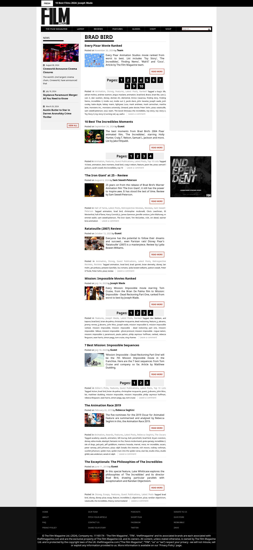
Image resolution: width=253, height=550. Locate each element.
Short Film (136, 517)
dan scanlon (96, 98)
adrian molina (91, 94)
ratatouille (161, 107)
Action (94, 391)
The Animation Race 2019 (103, 405)
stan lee (144, 451)
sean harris (98, 337)
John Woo (111, 324)
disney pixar (101, 497)
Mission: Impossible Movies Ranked (110, 278)
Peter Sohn (145, 107)
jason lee (148, 164)
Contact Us (93, 522)
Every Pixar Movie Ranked (103, 46)
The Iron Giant (123, 217)
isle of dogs (90, 444)
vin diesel (154, 217)
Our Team (93, 512)
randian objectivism (156, 497)
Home (45, 512)
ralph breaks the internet (127, 447)
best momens (108, 164)
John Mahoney (157, 214)
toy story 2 (160, 110)
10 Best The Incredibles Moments (109, 122)
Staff (153, 28)
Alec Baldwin (155, 318)
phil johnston (103, 447)
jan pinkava (95, 267)
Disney (110, 91)
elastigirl (105, 441)
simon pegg (109, 337)
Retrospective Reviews (132, 208)
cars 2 (163, 94)
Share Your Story (97, 527)
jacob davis (131, 101)
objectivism (137, 497)
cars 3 (87, 98)
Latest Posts (131, 91)
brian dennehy (148, 264)
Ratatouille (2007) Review (103, 229)
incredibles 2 (96, 101)
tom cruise (119, 337)
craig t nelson (130, 164)
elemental (125, 98)
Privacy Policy (49, 527)
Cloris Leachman (154, 211)
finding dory (152, 98)
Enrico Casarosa (138, 98)
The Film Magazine (56, 28)
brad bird (141, 94)
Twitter (135, 527)
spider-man (106, 451)
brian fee (156, 94)
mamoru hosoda (125, 444)
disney (106, 98)
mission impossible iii (138, 324)
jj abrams (102, 324)
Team (120, 50)
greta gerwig (148, 441)
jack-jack (100, 444)
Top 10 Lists (153, 161)
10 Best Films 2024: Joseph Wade (74, 3)
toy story (151, 110)
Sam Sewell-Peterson (125, 180)
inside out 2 (119, 101)
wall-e (121, 114)
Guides (136, 28)
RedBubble (179, 522)
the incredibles (138, 110)
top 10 (120, 167)
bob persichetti (134, 438)
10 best (88, 164)
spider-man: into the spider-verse (125, 451)
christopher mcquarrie (124, 321)
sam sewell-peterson (94, 110)
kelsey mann (108, 104)
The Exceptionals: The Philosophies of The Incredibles (123, 462)
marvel (137, 444)
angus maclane (119, 94)
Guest (121, 126)
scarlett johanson (92, 451)
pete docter (134, 107)
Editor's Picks (101, 388)
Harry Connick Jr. (113, 214)
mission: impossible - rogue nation (150, 331)
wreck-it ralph (109, 454)
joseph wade (155, 101)
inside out (108, 101)
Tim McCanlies (137, 217)
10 (141, 86)
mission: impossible (101, 327)
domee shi (115, 98)
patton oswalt (154, 267)
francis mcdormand (133, 441)
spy (123, 397)
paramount (110, 334)
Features (117, 28)
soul (105, 110)
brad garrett (135, 264)
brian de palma (107, 321)
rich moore (144, 447)
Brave (148, 94)
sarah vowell (97, 167)
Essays (106, 494)
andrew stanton (105, 94)
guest (144, 391)
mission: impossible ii (94, 334)
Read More (157, 71)
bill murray (122, 438)
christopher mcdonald (134, 211)
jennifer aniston (143, 214)
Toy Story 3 (89, 114)
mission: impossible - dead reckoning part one (134, 327)
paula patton (122, 334)
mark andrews (135, 104)
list (86, 394)
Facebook (136, 522)
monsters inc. (95, 107)
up (117, 114)
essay (109, 497)
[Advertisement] (191, 78)
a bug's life (160, 91)
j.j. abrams (161, 321)
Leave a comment (136, 113)
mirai (143, 444)
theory (111, 501)
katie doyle (96, 104)
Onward (124, 107)
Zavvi (176, 527)
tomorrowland (121, 501)
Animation (100, 91)
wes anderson (96, 454)
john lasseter (142, 101)
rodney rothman (158, 447)
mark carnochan (151, 104)
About (45, 517)
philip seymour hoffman (140, 334)
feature (140, 164)
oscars (162, 444)
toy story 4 (100, 114)
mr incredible (153, 444)
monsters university (111, 107)
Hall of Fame (101, 208)
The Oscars (160, 434)
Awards (109, 434)
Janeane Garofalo (109, 267)
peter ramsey (90, 447)
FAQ (44, 522)
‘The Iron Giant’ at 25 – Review (106, 175)
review (110, 271)
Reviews (98, 28)
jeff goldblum (111, 444)
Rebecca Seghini (125, 410)
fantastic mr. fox (117, 441)
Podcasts (135, 512)
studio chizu (154, 451)
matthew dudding (96, 394)
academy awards (99, 438)
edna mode (96, 441)
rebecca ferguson (92, 397)
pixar (153, 107)
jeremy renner (91, 324)
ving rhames (130, 337)
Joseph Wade (117, 283)
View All (73, 125)
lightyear (119, 104)
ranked (155, 334)
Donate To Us (180, 512)
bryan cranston (158, 438)
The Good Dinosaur (122, 110)
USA (147, 217)
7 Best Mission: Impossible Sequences (112, 345)
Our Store (179, 517)
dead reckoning (141, 321)
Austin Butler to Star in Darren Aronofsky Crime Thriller (57, 113)
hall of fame (100, 214)
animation (131, 94)
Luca (126, 104)
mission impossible (114, 394)
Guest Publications (124, 161)
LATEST (80, 28)
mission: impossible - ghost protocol (118, 331)
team (111, 110)
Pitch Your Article (97, 517)
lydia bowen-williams (138, 267)
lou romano (123, 267)
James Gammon (128, 214)
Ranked (143, 91)
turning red (110, 114)
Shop (168, 28)
